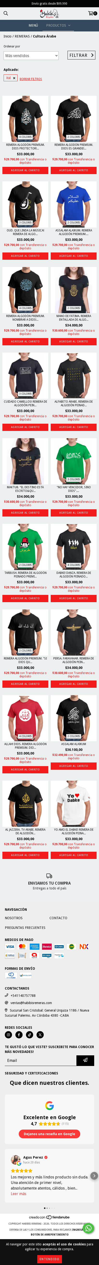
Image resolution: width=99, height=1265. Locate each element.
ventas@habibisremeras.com (31, 1003)
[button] (5, 1176)
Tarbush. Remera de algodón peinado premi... (25, 574)
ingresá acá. (81, 1229)
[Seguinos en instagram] (8, 1034)
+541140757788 (23, 996)
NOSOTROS (14, 918)
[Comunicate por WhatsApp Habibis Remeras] (88, 1228)
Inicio (8, 36)
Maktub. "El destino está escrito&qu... (25, 489)
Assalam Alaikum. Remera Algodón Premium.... (74, 232)
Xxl (8, 78)
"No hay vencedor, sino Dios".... (74, 489)
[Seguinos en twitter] (40, 1034)
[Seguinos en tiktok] (29, 1034)
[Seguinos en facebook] (19, 1034)
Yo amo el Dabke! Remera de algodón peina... (73, 831)
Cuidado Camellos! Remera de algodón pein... (25, 403)
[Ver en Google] (15, 1160)
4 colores (25, 137)
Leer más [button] (18, 1193)
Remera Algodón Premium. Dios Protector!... (25, 146)
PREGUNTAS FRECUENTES (25, 928)
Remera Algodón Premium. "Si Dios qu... (25, 660)
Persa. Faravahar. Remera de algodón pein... (73, 660)
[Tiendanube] (50, 1219)
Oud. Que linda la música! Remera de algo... (25, 232)
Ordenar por (12, 46)
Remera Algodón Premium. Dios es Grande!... (74, 146)
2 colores (74, 137)
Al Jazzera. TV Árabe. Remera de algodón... (25, 831)
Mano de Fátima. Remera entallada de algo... (73, 317)
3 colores (25, 222)
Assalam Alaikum (73, 744)
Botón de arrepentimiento (49, 1234)
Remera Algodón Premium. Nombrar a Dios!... (25, 317)
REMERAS (22, 36)
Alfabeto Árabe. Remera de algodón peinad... (74, 403)
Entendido (50, 1259)
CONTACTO (58, 918)
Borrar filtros (31, 79)
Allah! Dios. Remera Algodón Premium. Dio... (25, 745)
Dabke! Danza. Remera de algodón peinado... (73, 574)
